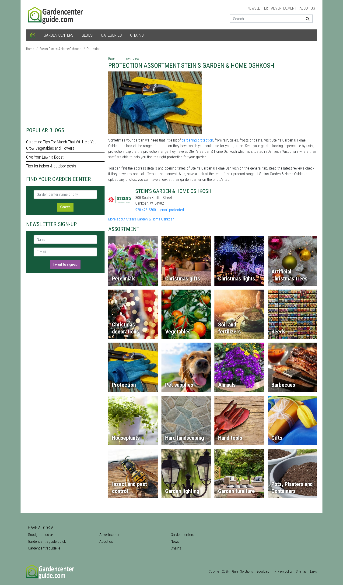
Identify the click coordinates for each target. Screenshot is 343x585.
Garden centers (59, 35)
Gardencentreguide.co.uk (47, 541)
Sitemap (301, 571)
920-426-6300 (145, 210)
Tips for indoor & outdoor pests (51, 165)
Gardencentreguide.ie (44, 548)
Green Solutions (242, 571)
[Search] (306, 18)
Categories (111, 35)
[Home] (32, 35)
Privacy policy (283, 571)
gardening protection (197, 140)
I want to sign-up (65, 264)
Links (313, 571)
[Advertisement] (65, 88)
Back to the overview (123, 59)
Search (65, 207)
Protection (93, 49)
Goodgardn (263, 571)
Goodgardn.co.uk (40, 534)
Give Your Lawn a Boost (44, 157)
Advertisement (283, 8)
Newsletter (258, 8)
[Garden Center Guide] (56, 14)
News (175, 541)
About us (307, 8)
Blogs (87, 35)
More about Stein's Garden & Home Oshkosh (141, 219)
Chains (137, 35)
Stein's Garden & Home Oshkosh (60, 49)
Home (30, 49)
